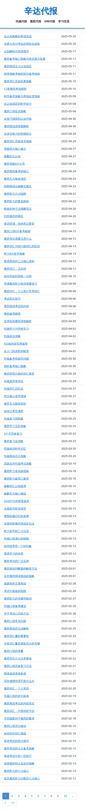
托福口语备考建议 (15, 606)
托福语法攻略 (12, 336)
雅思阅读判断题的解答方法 (20, 568)
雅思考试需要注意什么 (18, 238)
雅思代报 (35, 21)
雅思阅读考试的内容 (16, 306)
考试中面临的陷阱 (15, 591)
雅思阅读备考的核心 (16, 171)
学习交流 (63, 21)
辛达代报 (41, 10)
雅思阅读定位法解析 (16, 628)
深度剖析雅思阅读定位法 (19, 523)
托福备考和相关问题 (16, 358)
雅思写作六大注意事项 (18, 658)
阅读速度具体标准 (15, 673)
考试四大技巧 (12, 298)
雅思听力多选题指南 (16, 471)
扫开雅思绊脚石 (13, 216)
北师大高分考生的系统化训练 (22, 44)
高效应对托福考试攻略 (18, 463)
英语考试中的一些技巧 (18, 756)
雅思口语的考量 (13, 651)
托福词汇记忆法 (13, 388)
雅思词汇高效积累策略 (18, 81)
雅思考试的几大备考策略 (19, 748)
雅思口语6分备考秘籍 (17, 231)
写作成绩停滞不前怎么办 (19, 681)
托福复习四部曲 (13, 418)
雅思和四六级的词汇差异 (19, 373)
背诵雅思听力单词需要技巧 (20, 283)
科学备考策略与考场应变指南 (22, 96)
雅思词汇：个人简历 (16, 688)
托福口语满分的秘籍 (16, 538)
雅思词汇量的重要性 (16, 636)
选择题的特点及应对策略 (19, 763)
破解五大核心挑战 (15, 493)
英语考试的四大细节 (16, 741)
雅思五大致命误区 (15, 179)
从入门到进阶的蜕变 (16, 351)
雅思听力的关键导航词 (18, 598)
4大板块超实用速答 (16, 343)
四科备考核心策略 (15, 366)
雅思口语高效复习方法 (18, 666)
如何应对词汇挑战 (15, 733)
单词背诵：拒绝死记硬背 (19, 223)
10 (65, 796)
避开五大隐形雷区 (15, 403)
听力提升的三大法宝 (16, 531)
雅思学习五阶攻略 (15, 426)
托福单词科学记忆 (15, 448)
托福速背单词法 (13, 381)
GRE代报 (49, 21)
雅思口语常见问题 (15, 621)
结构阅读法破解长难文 (18, 186)
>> (12, 802)
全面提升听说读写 (15, 508)
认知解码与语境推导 (16, 51)
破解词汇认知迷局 (15, 486)
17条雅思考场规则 (15, 89)
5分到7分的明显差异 (16, 501)
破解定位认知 (12, 156)
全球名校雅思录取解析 (18, 321)
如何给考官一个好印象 (18, 546)
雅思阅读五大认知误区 (18, 66)
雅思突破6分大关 (14, 164)
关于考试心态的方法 (16, 613)
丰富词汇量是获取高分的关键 (22, 643)
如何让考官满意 (13, 411)
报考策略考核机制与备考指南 (22, 74)
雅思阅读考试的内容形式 (19, 703)
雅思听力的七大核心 (16, 771)
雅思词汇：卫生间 (15, 268)
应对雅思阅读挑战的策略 (19, 576)
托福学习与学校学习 (16, 328)
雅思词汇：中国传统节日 (19, 711)
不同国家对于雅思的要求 (19, 718)
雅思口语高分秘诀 (15, 726)
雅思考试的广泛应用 (16, 561)
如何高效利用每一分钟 (18, 276)
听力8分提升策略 (14, 253)
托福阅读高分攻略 (15, 456)
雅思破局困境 (12, 313)
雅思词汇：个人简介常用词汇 (22, 291)
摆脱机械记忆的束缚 (16, 516)
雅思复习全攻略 (13, 441)
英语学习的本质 (13, 553)
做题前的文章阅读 (15, 583)
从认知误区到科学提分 (18, 104)
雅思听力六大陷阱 (15, 194)
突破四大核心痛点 (15, 149)
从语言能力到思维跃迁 (18, 134)
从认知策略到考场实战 (18, 36)
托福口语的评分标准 (16, 696)
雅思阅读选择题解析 (16, 126)
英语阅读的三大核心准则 (19, 261)
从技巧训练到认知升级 (18, 119)
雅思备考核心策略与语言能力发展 (24, 59)
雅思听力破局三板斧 (16, 478)
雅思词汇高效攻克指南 (18, 141)
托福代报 (21, 21)
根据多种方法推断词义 (18, 208)
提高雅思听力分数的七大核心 (22, 778)
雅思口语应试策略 (15, 111)
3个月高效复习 (13, 433)
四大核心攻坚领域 (15, 396)
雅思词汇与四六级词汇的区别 (22, 246)
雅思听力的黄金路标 (16, 201)
